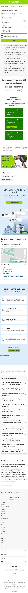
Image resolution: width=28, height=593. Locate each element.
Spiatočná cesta (20, 14)
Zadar (2, 542)
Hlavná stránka (5, 6)
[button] (14, 18)
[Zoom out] (25, 252)
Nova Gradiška (4, 518)
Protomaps (14, 261)
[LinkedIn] (14, 577)
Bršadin (3, 538)
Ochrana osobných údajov (10, 582)
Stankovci (3, 531)
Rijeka (2, 545)
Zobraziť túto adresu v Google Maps (13, 276)
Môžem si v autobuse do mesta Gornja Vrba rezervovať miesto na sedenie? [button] (12, 450)
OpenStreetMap (21, 261)
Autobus (13, 6)
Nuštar (2, 536)
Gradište (3, 534)
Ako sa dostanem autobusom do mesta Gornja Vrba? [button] (13, 394)
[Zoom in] (25, 250)
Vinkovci (3, 511)
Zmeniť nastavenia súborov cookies (15, 588)
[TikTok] (15, 577)
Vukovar (3, 513)
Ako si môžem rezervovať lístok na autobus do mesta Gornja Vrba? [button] (12, 389)
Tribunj (2, 529)
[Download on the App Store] (19, 570)
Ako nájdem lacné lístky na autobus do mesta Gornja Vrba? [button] (12, 434)
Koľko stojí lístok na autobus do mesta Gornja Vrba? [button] (13, 405)
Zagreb (3, 502)
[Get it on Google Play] (10, 570)
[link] (14, 209)
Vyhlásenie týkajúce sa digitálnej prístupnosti (14, 586)
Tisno (2, 520)
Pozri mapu (11, 127)
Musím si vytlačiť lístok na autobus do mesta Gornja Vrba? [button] (12, 410)
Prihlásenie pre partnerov (14, 580)
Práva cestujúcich (21, 582)
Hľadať (14, 40)
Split (2, 540)
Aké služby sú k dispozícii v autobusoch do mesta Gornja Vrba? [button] (13, 445)
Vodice (3, 509)
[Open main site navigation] (2, 2)
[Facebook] (13, 577)
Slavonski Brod (5, 507)
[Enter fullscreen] (25, 257)
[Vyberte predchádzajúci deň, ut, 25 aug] (23, 27)
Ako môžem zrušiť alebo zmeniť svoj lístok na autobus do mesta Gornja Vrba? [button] (12, 422)
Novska (3, 527)
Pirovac (3, 525)
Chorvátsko (21, 6)
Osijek (2, 504)
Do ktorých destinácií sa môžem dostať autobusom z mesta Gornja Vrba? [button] (13, 429)
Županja (3, 516)
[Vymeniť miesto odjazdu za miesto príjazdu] (25, 20)
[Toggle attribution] (25, 261)
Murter (2, 522)
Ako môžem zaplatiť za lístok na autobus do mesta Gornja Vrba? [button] (11, 439)
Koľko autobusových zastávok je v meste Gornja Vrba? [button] (11, 400)
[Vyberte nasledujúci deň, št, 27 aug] (25, 27)
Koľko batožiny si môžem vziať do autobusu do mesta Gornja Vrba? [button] (11, 383)
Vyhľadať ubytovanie (9, 36)
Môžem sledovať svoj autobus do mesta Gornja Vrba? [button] (13, 416)
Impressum (14, 584)
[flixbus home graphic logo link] (14, 2)
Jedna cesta (7, 14)
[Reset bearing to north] (25, 254)
